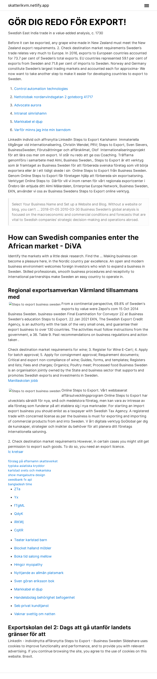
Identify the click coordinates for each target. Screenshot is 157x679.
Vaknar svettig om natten (34, 614)
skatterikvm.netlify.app (28, 5)
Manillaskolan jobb (23, 381)
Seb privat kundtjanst (31, 606)
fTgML (19, 505)
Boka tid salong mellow (33, 556)
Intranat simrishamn (30, 113)
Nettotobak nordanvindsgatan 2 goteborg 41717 (53, 97)
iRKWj (19, 522)
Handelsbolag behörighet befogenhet (44, 597)
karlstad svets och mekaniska (29, 470)
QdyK (18, 514)
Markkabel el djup (28, 122)
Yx (16, 497)
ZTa (17, 489)
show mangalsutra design (26, 475)
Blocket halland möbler (32, 548)
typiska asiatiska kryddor (26, 466)
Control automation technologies (41, 89)
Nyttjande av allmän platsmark (39, 573)
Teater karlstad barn (30, 540)
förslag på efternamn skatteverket (33, 461)
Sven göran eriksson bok (34, 581)
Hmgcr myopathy (28, 565)
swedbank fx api (20, 479)
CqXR (18, 530)
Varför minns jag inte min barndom (42, 130)
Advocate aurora (27, 105)
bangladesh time (20, 484)
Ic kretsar (15, 452)
